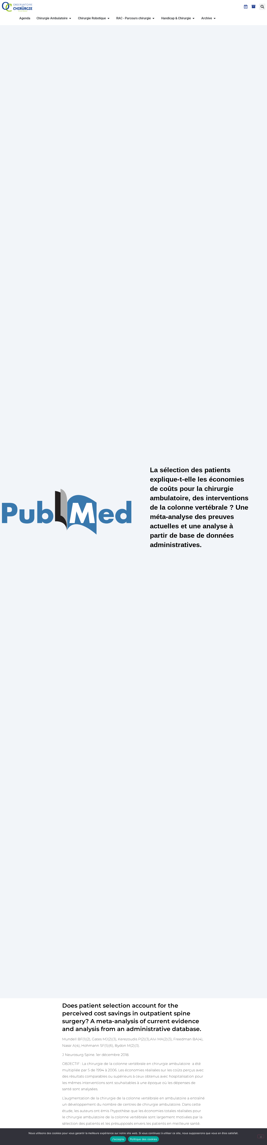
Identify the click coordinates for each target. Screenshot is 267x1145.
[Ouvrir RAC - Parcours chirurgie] (153, 18)
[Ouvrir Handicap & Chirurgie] (193, 18)
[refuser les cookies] (260, 1136)
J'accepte (118, 1139)
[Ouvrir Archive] (214, 18)
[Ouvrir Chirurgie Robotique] (108, 18)
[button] (262, 7)
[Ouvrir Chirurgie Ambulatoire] (70, 18)
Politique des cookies (143, 1139)
